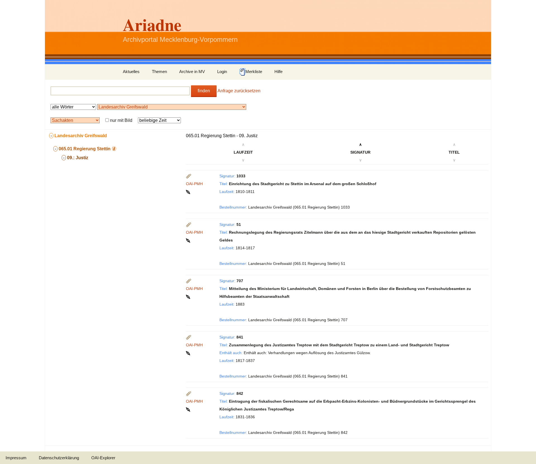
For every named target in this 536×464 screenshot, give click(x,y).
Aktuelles (131, 71)
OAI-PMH (194, 184)
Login (222, 71)
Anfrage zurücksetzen (238, 90)
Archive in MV (192, 71)
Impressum (16, 457)
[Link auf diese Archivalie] (188, 191)
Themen (159, 71)
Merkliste (253, 71)
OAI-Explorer (103, 457)
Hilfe (278, 71)
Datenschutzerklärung (59, 457)
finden (204, 90)
